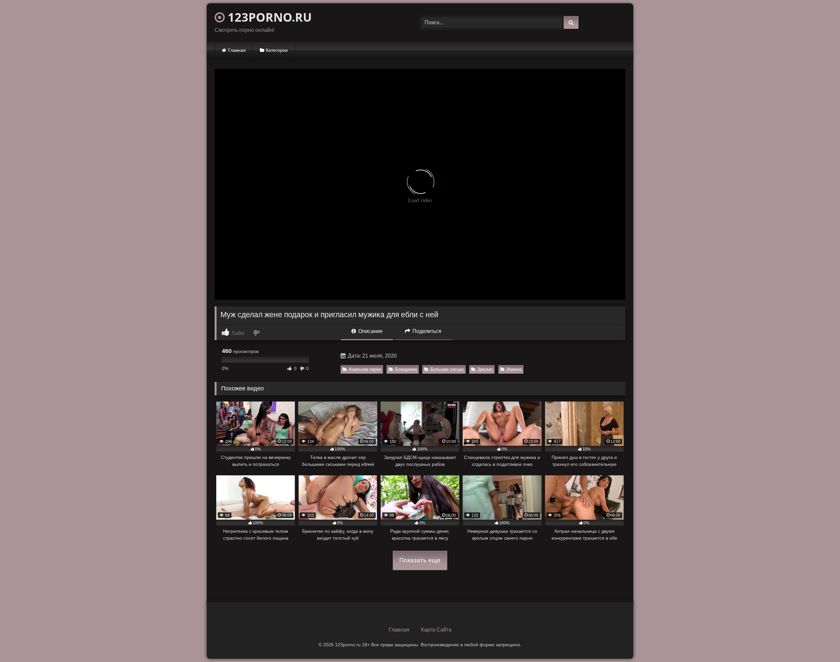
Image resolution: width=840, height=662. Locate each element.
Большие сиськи (446, 369)
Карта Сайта (436, 629)
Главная (237, 50)
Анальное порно (365, 369)
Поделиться (426, 331)
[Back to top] (819, 642)
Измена (514, 369)
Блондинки (406, 369)
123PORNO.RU (268, 17)
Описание (370, 331)
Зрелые (485, 369)
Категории (277, 50)
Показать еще (420, 560)
